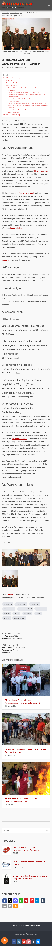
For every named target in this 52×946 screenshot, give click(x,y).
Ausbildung (8, 604)
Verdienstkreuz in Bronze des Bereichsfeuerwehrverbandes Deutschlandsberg (25, 111)
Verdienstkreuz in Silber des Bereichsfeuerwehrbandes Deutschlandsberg (23, 100)
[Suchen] (47, 830)
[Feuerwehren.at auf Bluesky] (38, 941)
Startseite (5, 13)
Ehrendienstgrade (12, 83)
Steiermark (27, 613)
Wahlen (6, 618)
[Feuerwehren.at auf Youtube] (24, 941)
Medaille (7, 613)
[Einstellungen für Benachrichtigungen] (4, 940)
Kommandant (41, 609)
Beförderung (35, 604)
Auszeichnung (21, 604)
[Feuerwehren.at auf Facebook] (14, 941)
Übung (38, 613)
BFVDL (11, 594)
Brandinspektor (9, 609)
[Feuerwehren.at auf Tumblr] (33, 941)
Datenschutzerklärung (20, 925)
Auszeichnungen (11, 85)
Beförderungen (11, 80)
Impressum (35, 925)
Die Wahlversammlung (11, 114)
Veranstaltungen (16, 13)
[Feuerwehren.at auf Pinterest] (28, 941)
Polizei (17, 613)
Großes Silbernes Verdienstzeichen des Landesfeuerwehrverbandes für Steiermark (27, 89)
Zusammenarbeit (19, 618)
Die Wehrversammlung (11, 78)
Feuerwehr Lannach (26, 193)
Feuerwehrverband (25, 609)
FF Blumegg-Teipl (41, 170)
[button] (4, 900)
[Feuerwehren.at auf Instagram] (19, 941)
